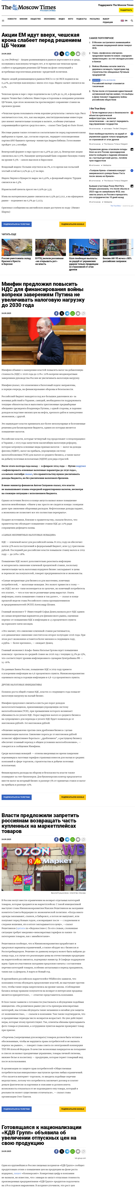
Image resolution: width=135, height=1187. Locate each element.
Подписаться (67, 609)
